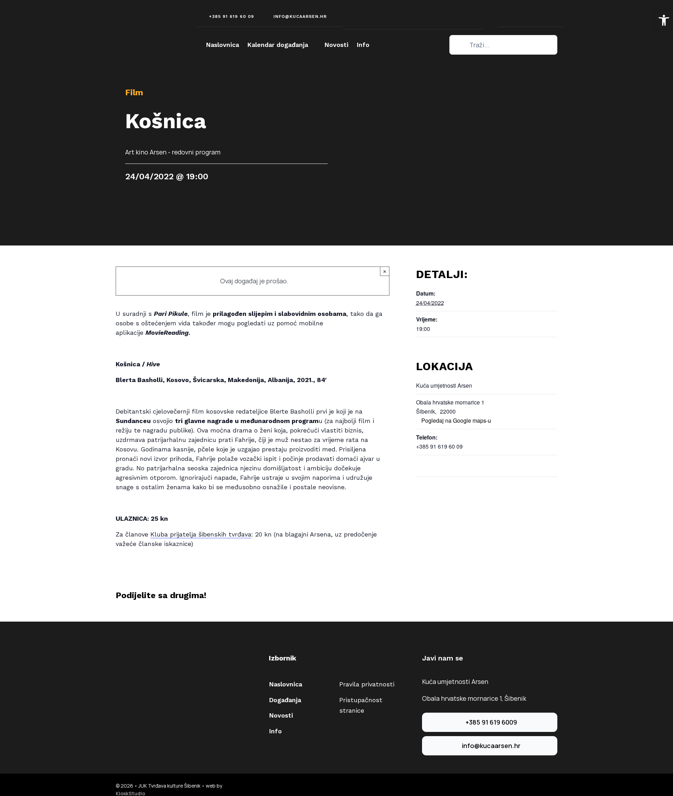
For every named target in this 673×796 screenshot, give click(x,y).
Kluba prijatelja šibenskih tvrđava (200, 534)
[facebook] (403, 14)
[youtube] (423, 14)
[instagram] (413, 14)
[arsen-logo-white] (142, 18)
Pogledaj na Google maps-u (456, 420)
